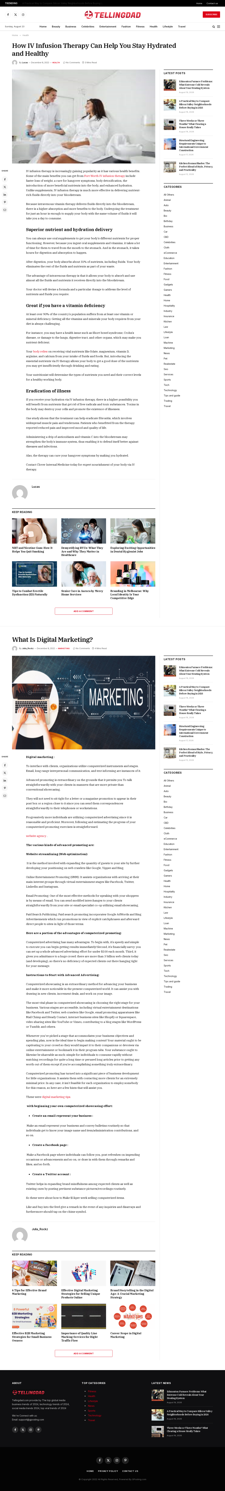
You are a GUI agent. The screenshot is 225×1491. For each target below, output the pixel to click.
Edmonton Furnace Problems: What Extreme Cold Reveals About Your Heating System (196, 85)
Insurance (169, 316)
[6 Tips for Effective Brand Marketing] (34, 1273)
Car (166, 231)
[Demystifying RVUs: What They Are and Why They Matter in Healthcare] (83, 531)
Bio (165, 215)
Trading (168, 400)
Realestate (169, 363)
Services (168, 374)
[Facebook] (5, 179)
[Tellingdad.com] (112, 14)
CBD (166, 237)
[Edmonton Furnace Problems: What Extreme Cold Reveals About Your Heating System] (170, 85)
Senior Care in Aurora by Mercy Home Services (82, 592)
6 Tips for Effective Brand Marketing (29, 1292)
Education (169, 258)
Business (70, 26)
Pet (165, 358)
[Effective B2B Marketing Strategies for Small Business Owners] (34, 1316)
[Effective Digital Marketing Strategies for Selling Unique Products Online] (83, 1273)
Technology (170, 390)
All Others (169, 194)
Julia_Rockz (28, 648)
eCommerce (170, 252)
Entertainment (107, 26)
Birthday (168, 221)
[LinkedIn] (5, 194)
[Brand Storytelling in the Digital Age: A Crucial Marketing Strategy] (132, 1273)
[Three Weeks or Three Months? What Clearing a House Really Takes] (170, 124)
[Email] (5, 210)
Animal (167, 200)
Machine (168, 342)
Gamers (168, 289)
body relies (40, 351)
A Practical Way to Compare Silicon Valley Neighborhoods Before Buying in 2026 (63, 3)
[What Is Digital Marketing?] (83, 703)
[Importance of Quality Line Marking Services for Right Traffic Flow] (83, 1316)
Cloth (166, 247)
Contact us (212, 3)
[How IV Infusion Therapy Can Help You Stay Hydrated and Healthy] (83, 117)
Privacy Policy (108, 1471)
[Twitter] (5, 187)
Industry (168, 311)
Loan (166, 337)
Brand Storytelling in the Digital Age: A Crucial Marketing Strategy (131, 1294)
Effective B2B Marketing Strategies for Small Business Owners (31, 1337)
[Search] (214, 26)
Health (153, 26)
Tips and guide (172, 395)
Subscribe (211, 14)
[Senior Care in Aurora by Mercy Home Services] (83, 574)
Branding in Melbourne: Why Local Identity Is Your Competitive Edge (129, 594)
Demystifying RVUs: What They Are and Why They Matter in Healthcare (82, 551)
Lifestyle (168, 26)
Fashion (126, 26)
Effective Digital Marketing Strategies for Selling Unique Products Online (80, 1294)
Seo (166, 369)
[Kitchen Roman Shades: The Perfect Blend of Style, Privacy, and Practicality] (170, 167)
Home (199, 3)
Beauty (56, 26)
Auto (166, 205)
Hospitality (169, 305)
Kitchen (168, 321)
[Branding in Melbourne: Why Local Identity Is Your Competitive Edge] (132, 574)
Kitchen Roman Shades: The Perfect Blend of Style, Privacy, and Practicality (196, 166)
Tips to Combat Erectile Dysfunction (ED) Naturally (30, 592)
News (167, 353)
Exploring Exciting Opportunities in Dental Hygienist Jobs (132, 549)
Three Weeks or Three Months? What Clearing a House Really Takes (192, 124)
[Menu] (218, 26)
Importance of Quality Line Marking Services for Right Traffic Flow (79, 1337)
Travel (181, 26)
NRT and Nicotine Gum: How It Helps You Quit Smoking (32, 549)
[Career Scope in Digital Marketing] (132, 1316)
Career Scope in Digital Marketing (125, 1335)
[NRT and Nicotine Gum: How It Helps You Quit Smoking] (34, 531)
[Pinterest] (5, 202)
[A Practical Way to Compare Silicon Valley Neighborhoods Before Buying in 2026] (170, 104)
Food (166, 279)
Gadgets (168, 284)
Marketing (169, 348)
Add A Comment (84, 611)
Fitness (140, 26)
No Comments (73, 62)
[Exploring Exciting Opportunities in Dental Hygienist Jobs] (132, 531)
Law (166, 326)
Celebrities (87, 26)
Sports (167, 379)
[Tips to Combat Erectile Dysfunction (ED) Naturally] (34, 574)
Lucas (25, 62)
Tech (166, 385)
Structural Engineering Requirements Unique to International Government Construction (193, 145)
